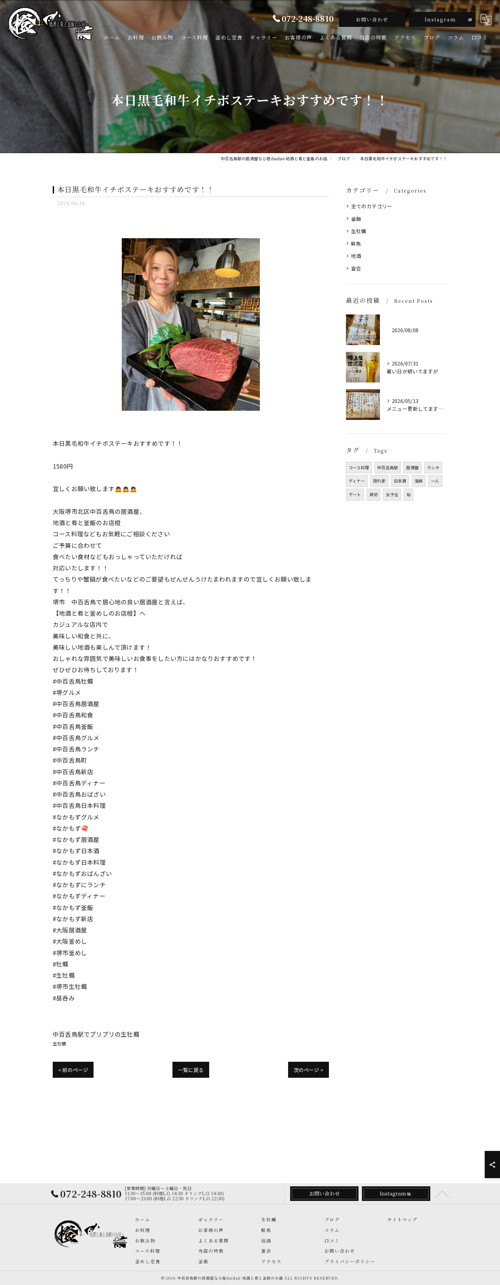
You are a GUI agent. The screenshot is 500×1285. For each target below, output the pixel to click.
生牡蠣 (59, 1043)
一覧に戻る (191, 1069)
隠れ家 (379, 481)
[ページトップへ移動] (442, 1194)
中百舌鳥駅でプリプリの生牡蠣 (96, 1034)
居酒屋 (412, 467)
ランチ (433, 467)
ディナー (357, 481)
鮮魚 (356, 243)
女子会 (392, 494)
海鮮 (419, 481)
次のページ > (308, 1069)
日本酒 (400, 481)
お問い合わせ (372, 19)
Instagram (440, 19)
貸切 (373, 494)
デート (355, 494)
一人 (435, 481)
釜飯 (356, 218)
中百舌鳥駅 (387, 467)
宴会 (356, 268)
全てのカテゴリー (372, 206)
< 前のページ (73, 1069)
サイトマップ (402, 1219)
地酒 (356, 255)
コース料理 (359, 467)
